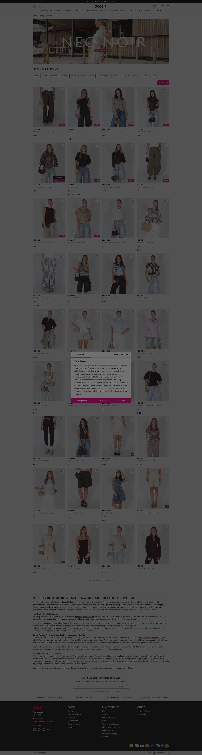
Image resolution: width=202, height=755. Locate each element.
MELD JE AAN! (87, 391)
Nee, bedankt (87, 396)
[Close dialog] (139, 354)
